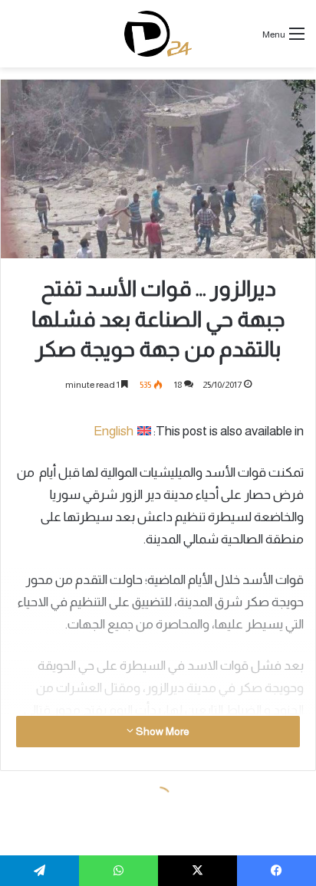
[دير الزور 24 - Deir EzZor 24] (158, 34)
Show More (161, 731)
